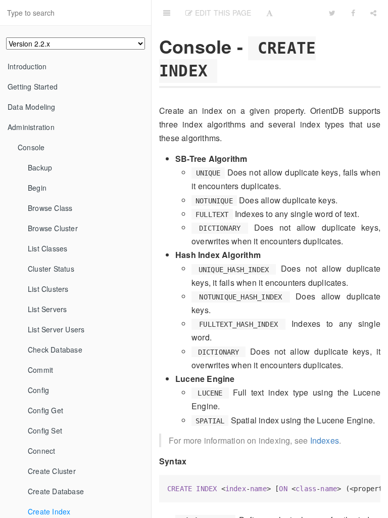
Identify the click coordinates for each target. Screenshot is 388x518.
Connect (41, 451)
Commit (40, 370)
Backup (40, 167)
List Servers (47, 309)
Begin (37, 188)
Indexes (324, 440)
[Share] (373, 12)
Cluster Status (51, 269)
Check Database (55, 349)
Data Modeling (32, 107)
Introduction (27, 66)
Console (31, 147)
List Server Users (56, 329)
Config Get (45, 410)
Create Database (56, 491)
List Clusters (48, 289)
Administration (31, 127)
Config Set (45, 430)
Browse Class (50, 208)
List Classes (47, 248)
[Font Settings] (269, 12)
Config (38, 390)
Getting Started (33, 86)
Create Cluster (52, 471)
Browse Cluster (53, 228)
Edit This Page (221, 13)
